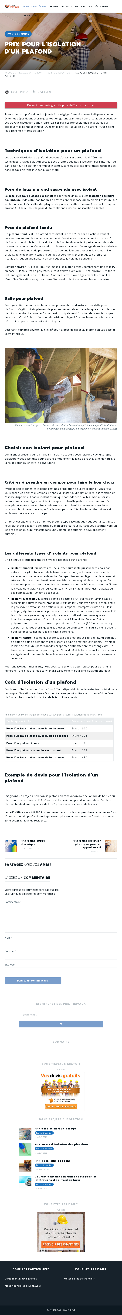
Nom (9, 937)
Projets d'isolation (18, 33)
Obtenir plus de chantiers (79, 1278)
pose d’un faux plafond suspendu (30, 196)
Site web (10, 964)
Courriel (10, 951)
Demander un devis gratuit (21, 1278)
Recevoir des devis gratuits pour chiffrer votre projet (61, 105)
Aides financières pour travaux (23, 1285)
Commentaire (13, 902)
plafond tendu (18, 234)
